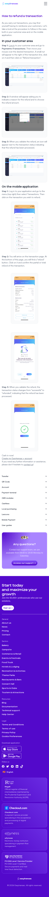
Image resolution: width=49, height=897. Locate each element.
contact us (28, 464)
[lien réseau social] (3, 766)
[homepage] (24, 878)
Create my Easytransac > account (17, 458)
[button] (45, 3)
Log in (12, 45)
